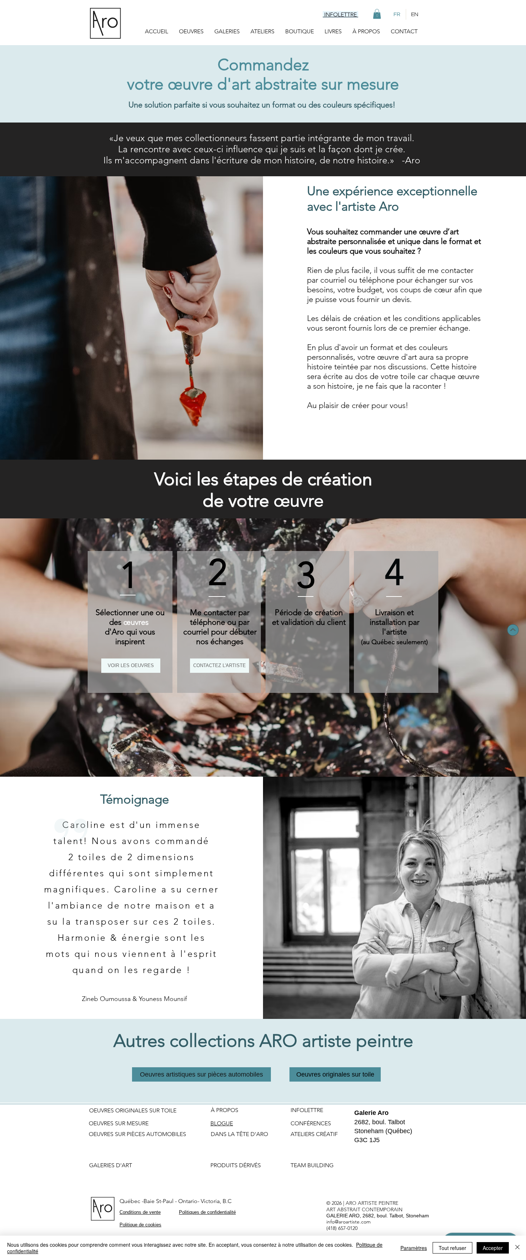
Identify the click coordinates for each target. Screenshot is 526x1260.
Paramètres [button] (413, 1247)
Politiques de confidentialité (207, 1212)
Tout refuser (452, 1247)
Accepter (493, 1247)
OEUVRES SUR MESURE (118, 1123)
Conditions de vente (140, 1212)
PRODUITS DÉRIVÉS (235, 1165)
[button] (377, 14)
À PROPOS (224, 1110)
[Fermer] (517, 1247)
